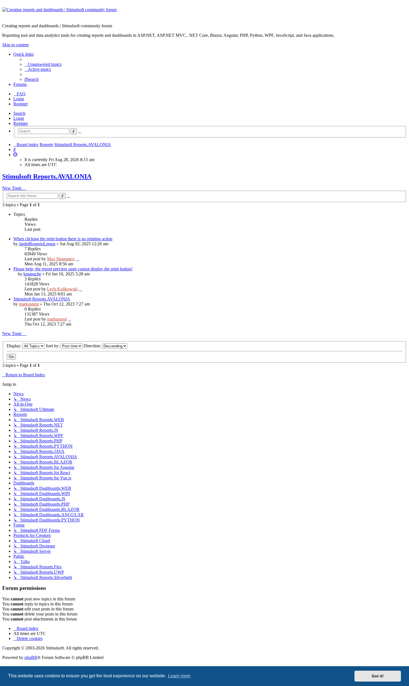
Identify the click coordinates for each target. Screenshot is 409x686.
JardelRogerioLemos (37, 243)
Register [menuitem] (20, 103)
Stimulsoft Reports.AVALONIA (47, 176)
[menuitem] (42, 64)
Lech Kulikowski (62, 289)
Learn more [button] (179, 675)
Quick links (23, 54)
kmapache (32, 274)
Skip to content (15, 44)
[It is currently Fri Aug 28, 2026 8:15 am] (15, 154)
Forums (20, 84)
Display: (15, 345)
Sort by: (53, 345)
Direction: (92, 345)
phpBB (30, 657)
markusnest (29, 304)
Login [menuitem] (18, 98)
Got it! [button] (378, 676)
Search (19, 113)
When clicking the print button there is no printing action (62, 238)
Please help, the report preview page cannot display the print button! (72, 268)
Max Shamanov (61, 258)
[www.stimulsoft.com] (204, 13)
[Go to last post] (77, 258)
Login (18, 118)
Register (20, 123)
